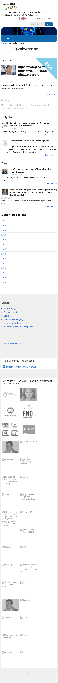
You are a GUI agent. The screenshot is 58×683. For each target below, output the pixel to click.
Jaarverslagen (11, 308)
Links (6, 315)
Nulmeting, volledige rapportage (19, 326)
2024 (3, 230)
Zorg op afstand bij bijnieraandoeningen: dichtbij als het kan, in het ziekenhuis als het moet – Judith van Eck (33, 192)
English (28, 18)
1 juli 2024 (6, 60)
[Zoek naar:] (37, 23)
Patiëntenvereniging (13, 319)
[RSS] (29, 674)
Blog (6, 100)
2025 (3, 225)
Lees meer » (51, 183)
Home (4, 43)
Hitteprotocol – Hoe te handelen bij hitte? (30, 140)
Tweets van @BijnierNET (12, 343)
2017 (3, 263)
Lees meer (51, 94)
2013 (3, 282)
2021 (3, 244)
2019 (3, 253)
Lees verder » (51, 134)
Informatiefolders (12, 323)
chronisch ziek (11, 105)
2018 (3, 258)
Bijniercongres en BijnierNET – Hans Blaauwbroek (32, 71)
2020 (3, 249)
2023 (3, 234)
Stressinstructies (12, 312)
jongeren (24, 108)
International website (45, 18)
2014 (3, 277)
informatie (25, 105)
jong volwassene (9, 108)
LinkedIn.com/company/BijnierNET (20, 366)
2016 (3, 268)
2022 (3, 239)
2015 (3, 272)
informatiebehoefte (41, 105)
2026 (3, 220)
